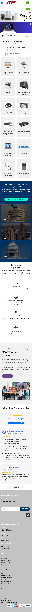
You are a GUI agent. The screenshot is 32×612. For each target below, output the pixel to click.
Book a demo (7, 376)
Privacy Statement (6, 567)
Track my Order (5, 548)
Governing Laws (5, 569)
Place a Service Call (6, 560)
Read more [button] (6, 481)
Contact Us (4, 556)
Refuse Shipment (5, 562)
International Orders (6, 586)
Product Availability (6, 577)
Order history (4, 551)
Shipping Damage (6, 581)
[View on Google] (4, 468)
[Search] (28, 9)
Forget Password (5, 546)
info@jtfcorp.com (5, 540)
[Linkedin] (28, 515)
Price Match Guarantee (7, 584)
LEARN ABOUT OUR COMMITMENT (16, 199)
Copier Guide (4, 571)
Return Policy (4, 558)
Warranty (3, 565)
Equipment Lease (5, 575)
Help (2, 588)
